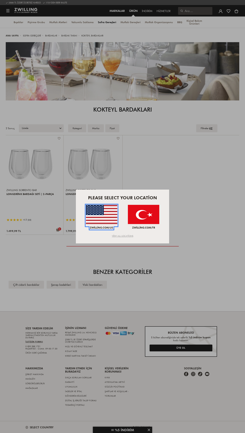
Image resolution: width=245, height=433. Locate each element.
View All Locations (122, 235)
